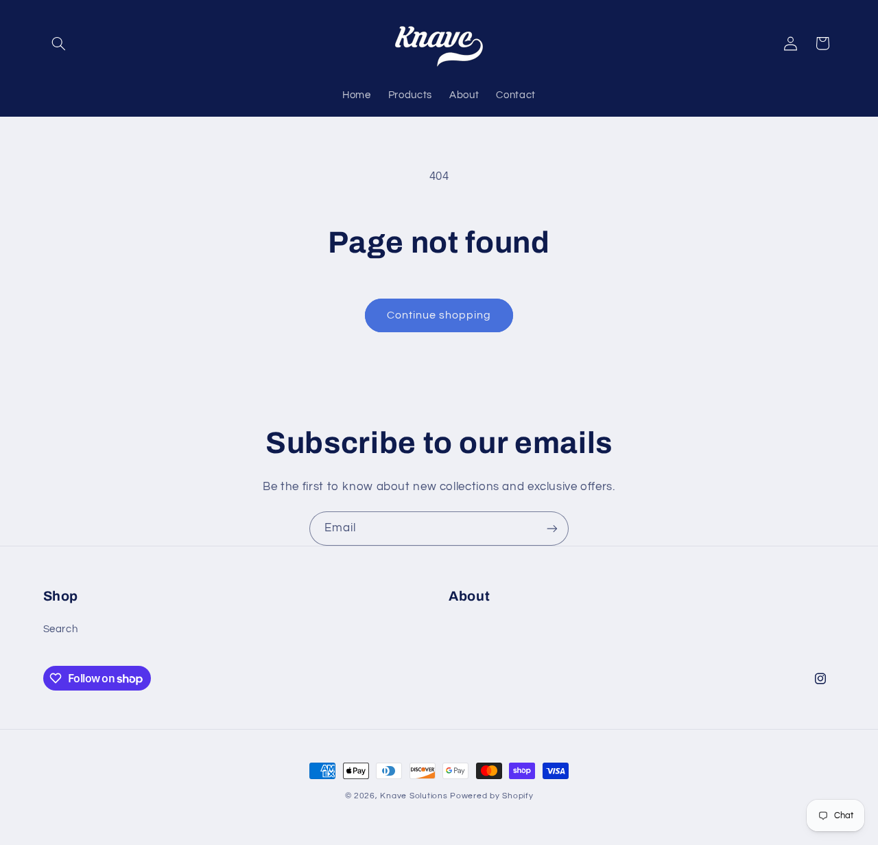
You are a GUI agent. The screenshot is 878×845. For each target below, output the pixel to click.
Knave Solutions (413, 796)
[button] (59, 43)
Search (60, 629)
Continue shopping (439, 315)
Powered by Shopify (491, 796)
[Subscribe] (552, 528)
